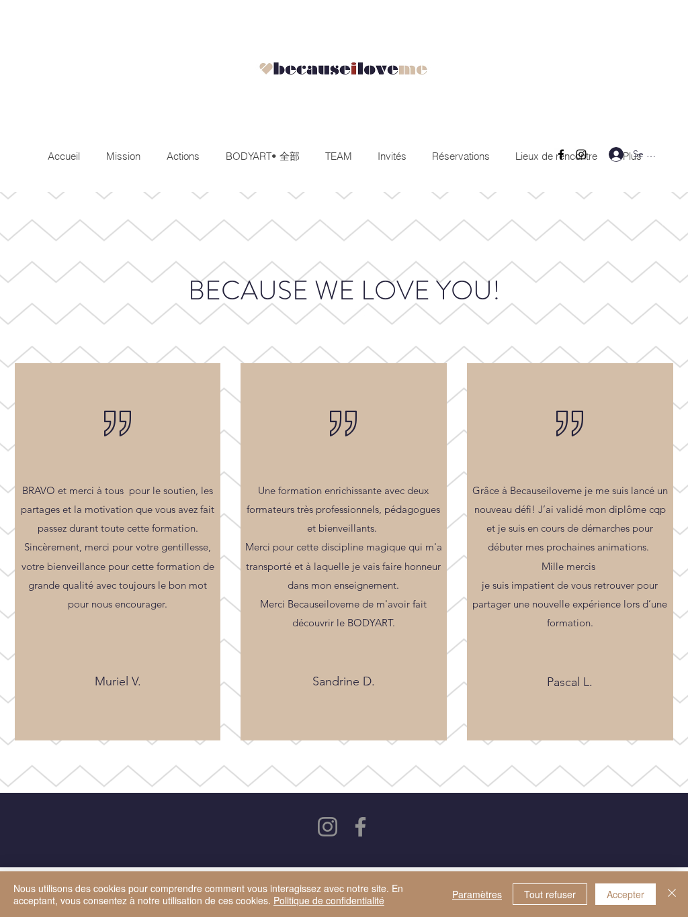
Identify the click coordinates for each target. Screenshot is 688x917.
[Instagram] (581, 154)
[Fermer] (672, 894)
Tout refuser (550, 894)
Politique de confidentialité (328, 900)
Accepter (625, 894)
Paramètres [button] (477, 894)
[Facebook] (561, 154)
